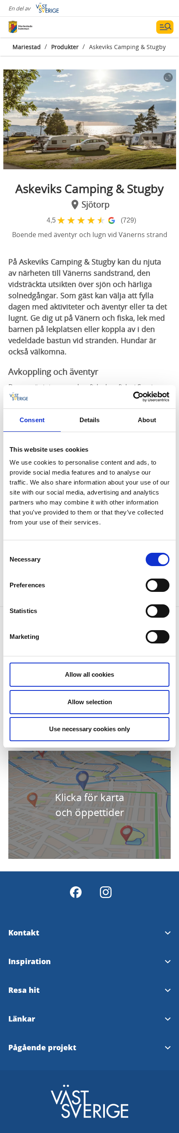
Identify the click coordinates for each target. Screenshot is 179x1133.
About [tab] (147, 419)
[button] (89, 119)
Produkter (65, 47)
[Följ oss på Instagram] (105, 892)
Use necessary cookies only (89, 728)
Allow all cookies (89, 674)
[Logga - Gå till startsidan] (37, 27)
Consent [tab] (32, 419)
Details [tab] (90, 419)
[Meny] (165, 27)
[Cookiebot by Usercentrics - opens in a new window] (133, 396)
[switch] (157, 585)
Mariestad (26, 47)
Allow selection (89, 701)
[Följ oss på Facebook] (75, 892)
